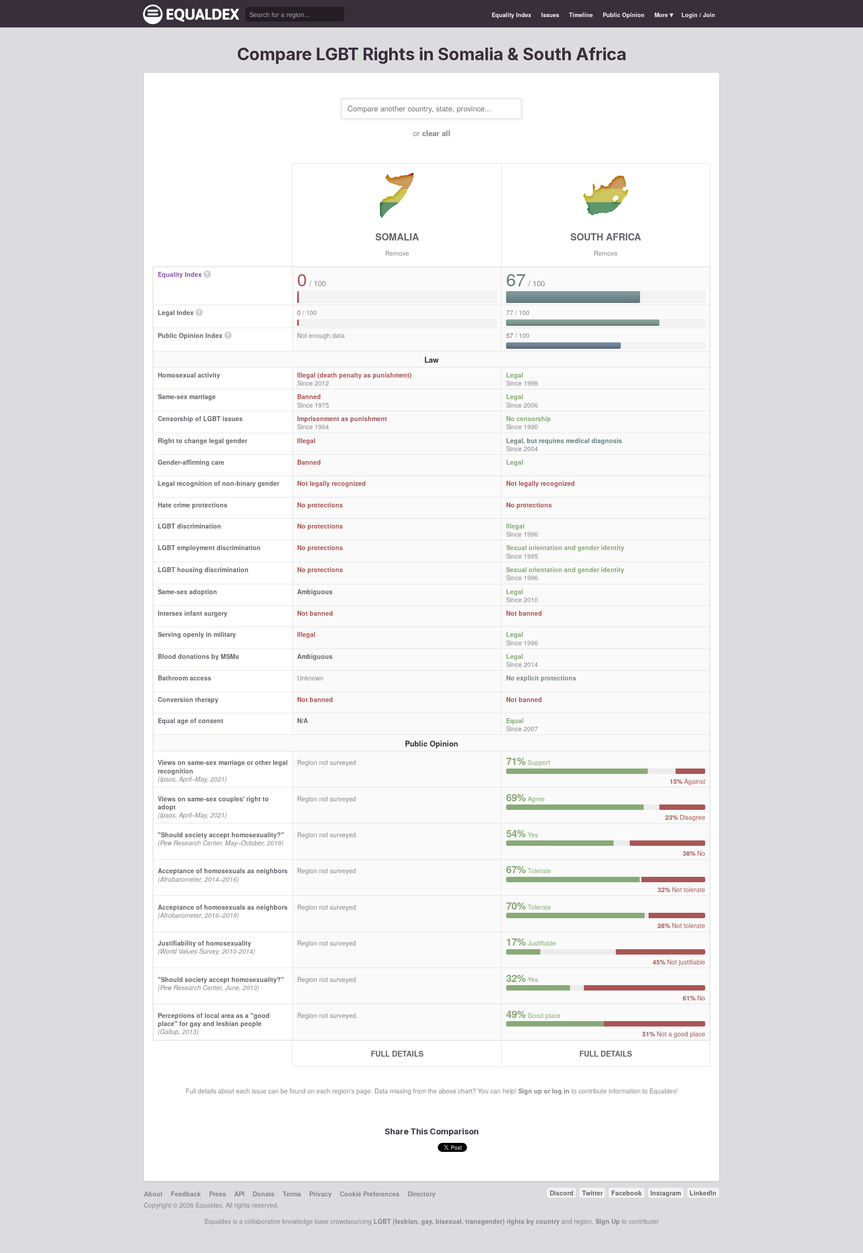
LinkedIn (703, 1192)
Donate (264, 1193)
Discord (562, 1192)
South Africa (605, 236)
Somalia (397, 236)
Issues (550, 15)
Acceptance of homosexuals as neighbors (223, 870)
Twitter (592, 1192)
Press (217, 1193)
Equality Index (511, 15)
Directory (422, 1193)
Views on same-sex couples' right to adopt (213, 802)
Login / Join (698, 15)
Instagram (665, 1192)
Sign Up (608, 1221)
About (153, 1193)
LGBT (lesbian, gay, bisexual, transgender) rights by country (467, 1221)
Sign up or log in (543, 1090)
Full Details (397, 1053)
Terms (292, 1193)
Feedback (186, 1193)
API (239, 1193)
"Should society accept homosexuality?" (221, 834)
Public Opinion (624, 15)
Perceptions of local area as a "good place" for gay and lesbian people (214, 1019)
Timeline (581, 15)
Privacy (320, 1193)
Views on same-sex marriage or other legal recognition (223, 766)
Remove (397, 253)
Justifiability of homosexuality (204, 942)
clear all (436, 133)
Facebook (626, 1192)
